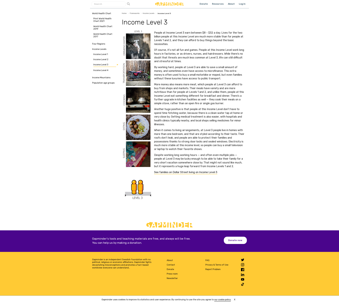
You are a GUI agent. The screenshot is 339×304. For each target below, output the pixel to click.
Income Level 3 (100, 64)
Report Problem (213, 269)
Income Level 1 (100, 54)
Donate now (235, 240)
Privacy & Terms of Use (216, 265)
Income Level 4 (100, 70)
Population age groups (103, 83)
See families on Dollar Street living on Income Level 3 (185, 172)
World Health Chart (101, 13)
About (231, 4)
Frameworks (135, 13)
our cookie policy (222, 299)
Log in (242, 4)
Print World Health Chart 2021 (102, 19)
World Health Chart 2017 (102, 35)
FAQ (207, 260)
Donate (204, 4)
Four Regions (98, 44)
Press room (172, 274)
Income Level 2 (100, 59)
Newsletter (172, 278)
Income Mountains (101, 77)
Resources (218, 4)
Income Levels (99, 49)
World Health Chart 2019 (102, 27)
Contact (171, 265)
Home (124, 13)
